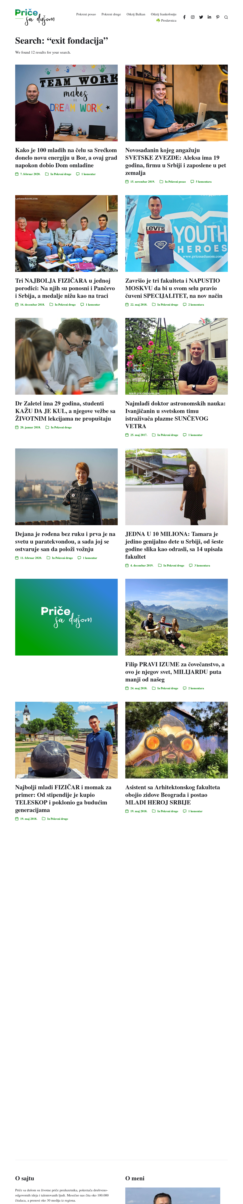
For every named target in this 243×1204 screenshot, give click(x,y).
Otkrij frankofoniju (163, 14)
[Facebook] (184, 17)
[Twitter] (201, 17)
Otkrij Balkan (136, 14)
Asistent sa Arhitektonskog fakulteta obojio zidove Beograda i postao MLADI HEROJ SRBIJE (172, 794)
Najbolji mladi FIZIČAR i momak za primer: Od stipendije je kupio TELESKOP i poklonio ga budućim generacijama (63, 798)
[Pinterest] (218, 17)
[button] (226, 17)
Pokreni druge (111, 14)
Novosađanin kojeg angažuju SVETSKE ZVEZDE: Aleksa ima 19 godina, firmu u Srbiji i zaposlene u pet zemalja (175, 161)
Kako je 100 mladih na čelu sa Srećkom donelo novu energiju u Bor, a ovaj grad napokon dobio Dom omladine (66, 157)
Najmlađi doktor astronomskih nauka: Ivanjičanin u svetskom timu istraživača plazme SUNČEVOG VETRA (175, 414)
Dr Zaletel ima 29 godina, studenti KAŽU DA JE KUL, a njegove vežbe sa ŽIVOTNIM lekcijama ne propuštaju (65, 411)
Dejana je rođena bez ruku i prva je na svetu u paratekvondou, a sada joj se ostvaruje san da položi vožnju (65, 541)
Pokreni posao (86, 14)
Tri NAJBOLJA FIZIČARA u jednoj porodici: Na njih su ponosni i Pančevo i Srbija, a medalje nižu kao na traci (65, 288)
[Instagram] (193, 17)
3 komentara (202, 565)
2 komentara (196, 304)
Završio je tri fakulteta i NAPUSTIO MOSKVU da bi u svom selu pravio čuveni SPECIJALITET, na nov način (173, 288)
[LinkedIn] (209, 17)
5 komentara (204, 181)
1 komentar (88, 174)
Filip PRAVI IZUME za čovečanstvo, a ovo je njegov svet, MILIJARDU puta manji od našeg (175, 672)
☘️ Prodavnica (166, 20)
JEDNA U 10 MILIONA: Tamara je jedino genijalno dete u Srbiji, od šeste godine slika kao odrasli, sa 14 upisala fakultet (174, 545)
